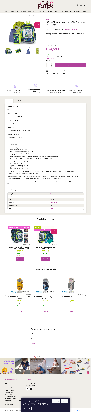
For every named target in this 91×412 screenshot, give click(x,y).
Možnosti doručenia (51, 58)
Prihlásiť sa (34, 343)
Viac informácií (44, 405)
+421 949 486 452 (31, 385)
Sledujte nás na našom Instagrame (47, 357)
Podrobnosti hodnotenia (70, 29)
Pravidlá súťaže (9, 404)
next (85, 296)
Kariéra (7, 386)
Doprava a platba (9, 390)
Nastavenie (27, 408)
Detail (18, 311)
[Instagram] (31, 389)
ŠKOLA (52, 194)
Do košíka (71, 65)
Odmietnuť (56, 401)
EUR (6, 5)
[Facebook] (27, 389)
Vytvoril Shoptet (82, 410)
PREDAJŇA (8, 384)
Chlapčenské (53, 202)
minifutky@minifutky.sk (32, 384)
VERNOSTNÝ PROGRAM (11, 388)
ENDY (51, 208)
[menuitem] (11, 11)
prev (6, 296)
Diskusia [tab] (19, 101)
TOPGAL (47, 19)
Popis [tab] (9, 101)
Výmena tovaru (9, 392)
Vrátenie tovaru (9, 394)
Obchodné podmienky (10, 396)
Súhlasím (64, 401)
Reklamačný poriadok (10, 398)
